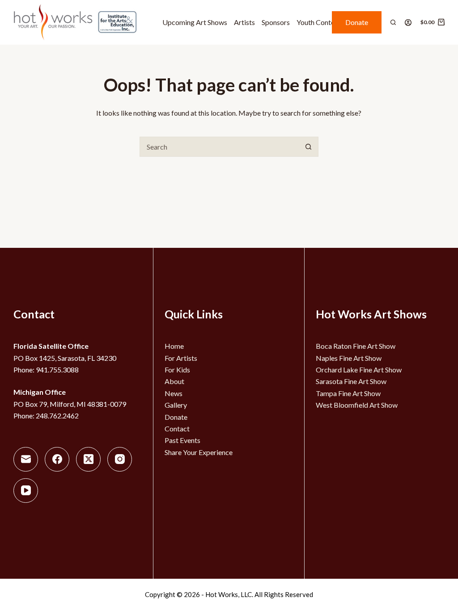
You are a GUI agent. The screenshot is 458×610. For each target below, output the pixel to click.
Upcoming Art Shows (194, 22)
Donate (356, 22)
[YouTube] (25, 490)
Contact (177, 428)
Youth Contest (318, 22)
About (174, 381)
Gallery (176, 405)
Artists (244, 22)
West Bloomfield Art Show (357, 405)
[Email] (25, 459)
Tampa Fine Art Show (348, 393)
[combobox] (219, 147)
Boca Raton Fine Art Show (355, 346)
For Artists (181, 358)
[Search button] (308, 146)
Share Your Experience (199, 452)
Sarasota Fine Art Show (351, 381)
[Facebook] (57, 459)
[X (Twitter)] (88, 459)
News (173, 393)
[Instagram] (119, 459)
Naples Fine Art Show (349, 358)
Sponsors (276, 22)
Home (174, 346)
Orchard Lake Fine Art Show (359, 369)
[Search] (393, 22)
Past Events (182, 440)
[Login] (408, 22)
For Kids (177, 369)
